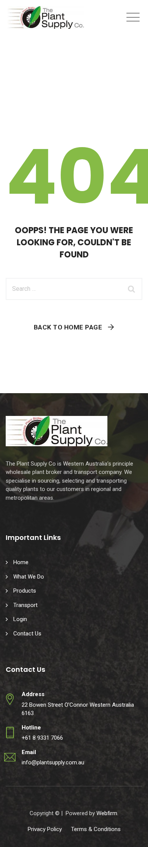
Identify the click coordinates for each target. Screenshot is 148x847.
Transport (25, 605)
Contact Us (27, 633)
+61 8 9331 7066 (42, 737)
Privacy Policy (45, 829)
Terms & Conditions (96, 829)
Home (20, 562)
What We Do (28, 576)
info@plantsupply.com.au (53, 762)
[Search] (132, 288)
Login (20, 619)
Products (24, 590)
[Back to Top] (131, 834)
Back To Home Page (68, 327)
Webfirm (106, 813)
